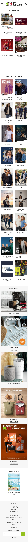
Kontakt (14, 524)
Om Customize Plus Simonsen (14, 517)
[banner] (13, 4)
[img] (12, 538)
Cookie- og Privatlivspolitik (14, 522)
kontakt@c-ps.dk (14, 507)
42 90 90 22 (14, 506)
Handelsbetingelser (14, 520)
